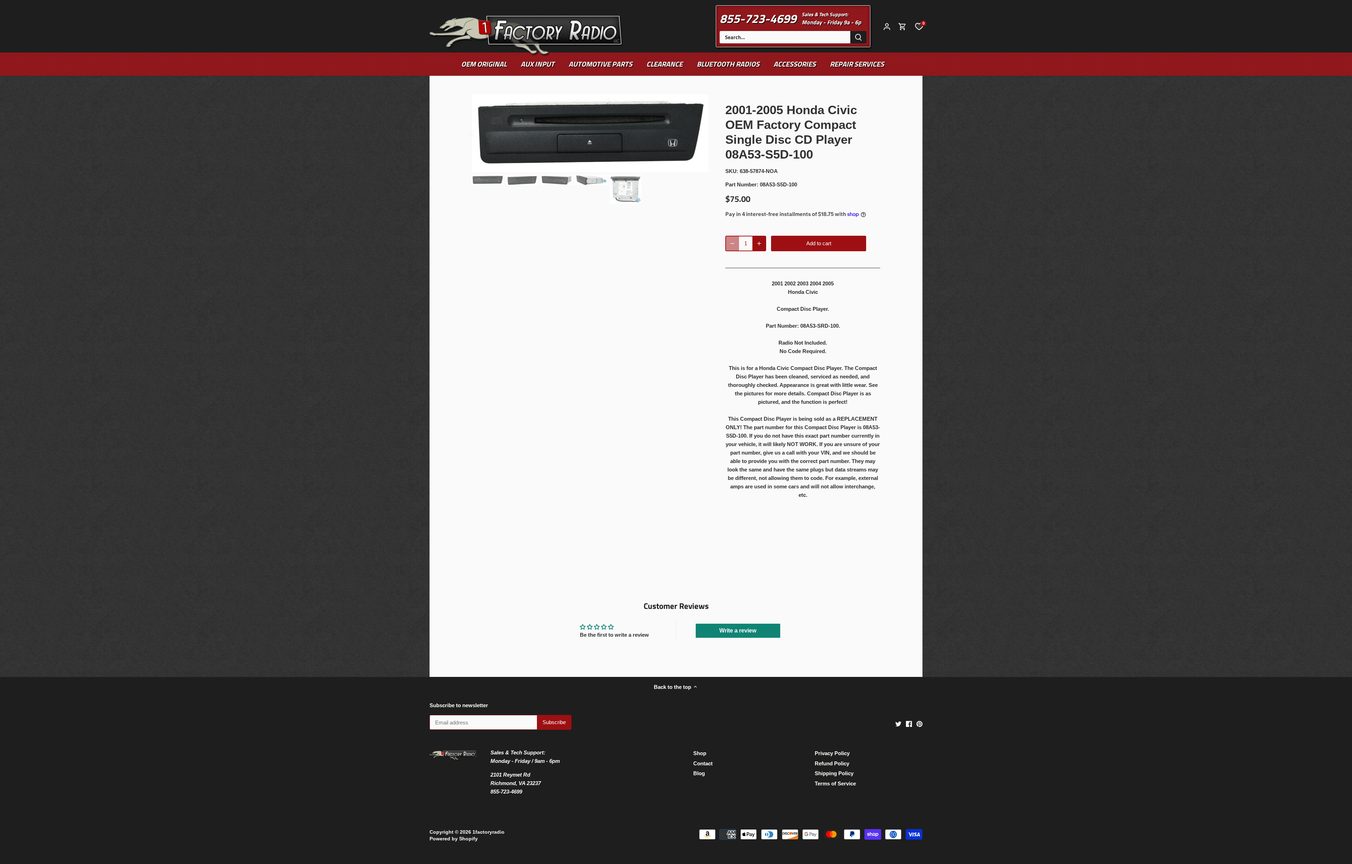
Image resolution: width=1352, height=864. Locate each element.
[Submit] (858, 37)
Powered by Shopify (454, 838)
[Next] (697, 133)
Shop (699, 753)
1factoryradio (488, 832)
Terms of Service (835, 783)
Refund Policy (832, 763)
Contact (703, 763)
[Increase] (759, 243)
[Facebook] (909, 723)
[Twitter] (898, 723)
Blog (699, 773)
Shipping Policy (834, 773)
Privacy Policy (832, 753)
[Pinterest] (919, 723)
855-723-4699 (758, 18)
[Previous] (482, 133)
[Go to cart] (902, 26)
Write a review (737, 631)
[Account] (887, 26)
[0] (918, 26)
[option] (590, 133)
